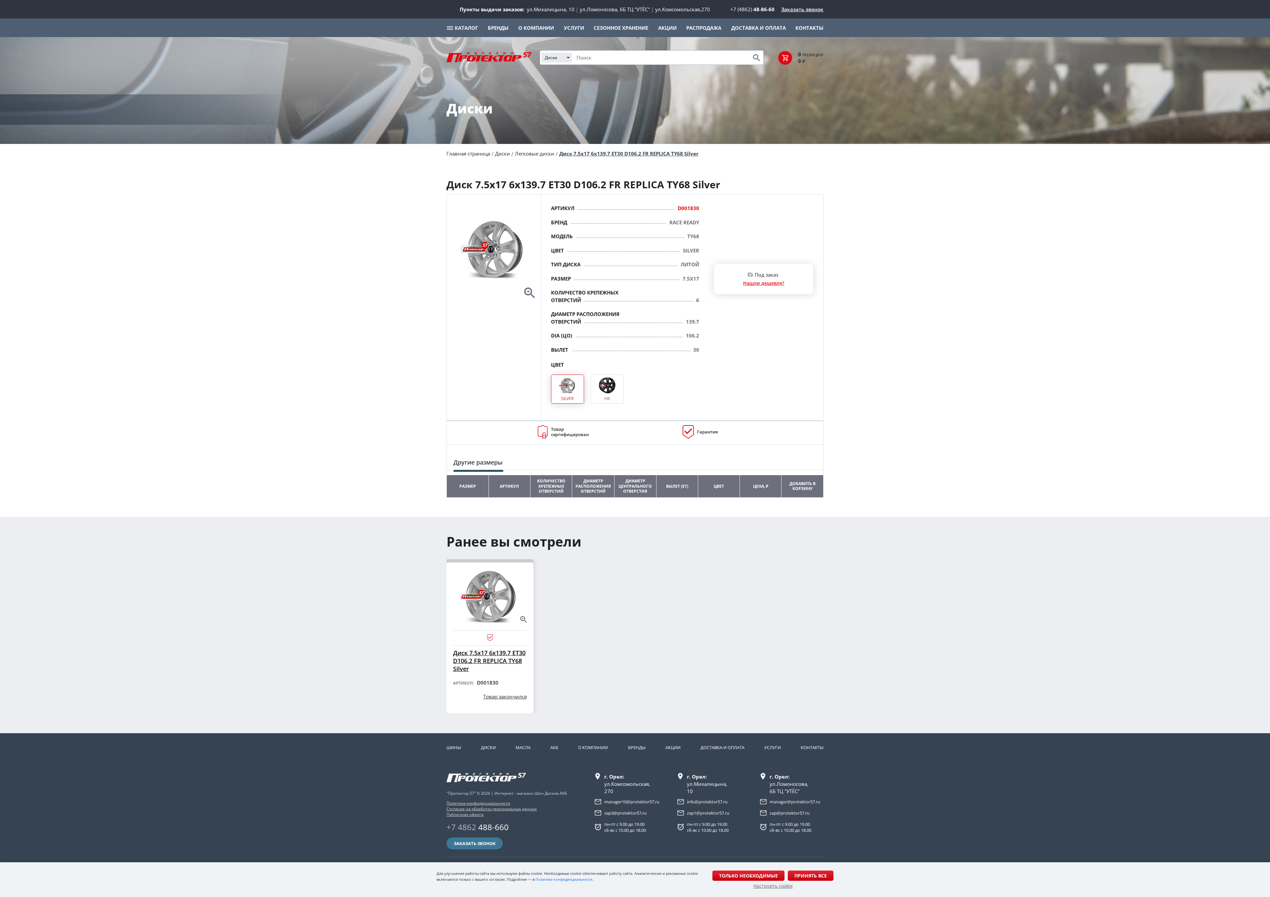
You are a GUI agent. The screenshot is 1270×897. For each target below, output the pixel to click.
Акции (673, 747)
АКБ (554, 747)
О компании (593, 747)
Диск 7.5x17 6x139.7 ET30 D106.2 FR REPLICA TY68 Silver (628, 153)
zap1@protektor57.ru (708, 813)
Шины (453, 747)
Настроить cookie (773, 886)
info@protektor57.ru (707, 802)
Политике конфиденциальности (563, 879)
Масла (523, 747)
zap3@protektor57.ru (625, 813)
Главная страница (468, 153)
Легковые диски (534, 153)
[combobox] (556, 58)
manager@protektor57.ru (795, 802)
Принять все (810, 876)
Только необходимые (748, 876)
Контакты (812, 747)
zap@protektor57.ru (790, 813)
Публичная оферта (465, 814)
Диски (502, 153)
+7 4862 (477, 827)
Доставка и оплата (722, 747)
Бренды (637, 747)
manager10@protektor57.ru (631, 802)
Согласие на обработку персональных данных (491, 809)
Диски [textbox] (551, 57)
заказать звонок (475, 843)
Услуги (772, 747)
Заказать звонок (802, 9)
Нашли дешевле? (763, 283)
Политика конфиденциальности (478, 803)
